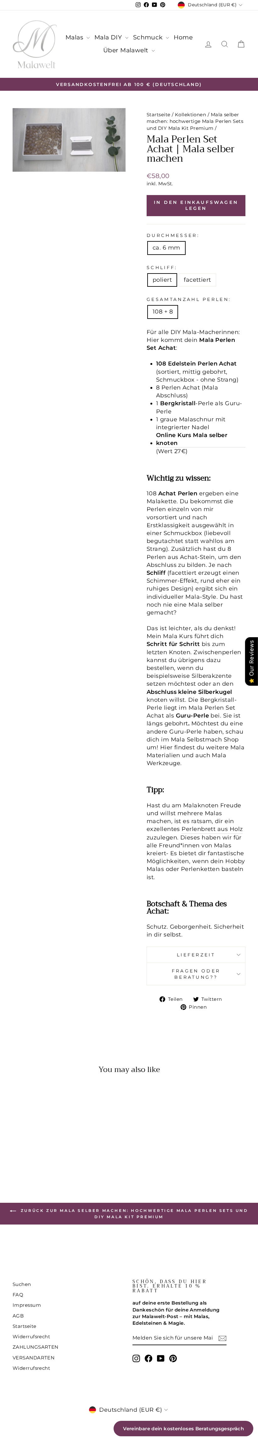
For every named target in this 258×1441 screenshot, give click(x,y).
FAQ (18, 1295)
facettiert (197, 279)
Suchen (22, 1284)
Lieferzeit (196, 955)
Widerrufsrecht (31, 1337)
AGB (18, 1316)
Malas (75, 37)
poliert (162, 279)
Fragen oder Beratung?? (196, 974)
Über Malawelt (126, 50)
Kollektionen (190, 115)
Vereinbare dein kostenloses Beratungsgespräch (183, 1429)
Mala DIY (109, 37)
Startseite (159, 115)
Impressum (27, 1305)
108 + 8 (163, 311)
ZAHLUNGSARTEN (36, 1347)
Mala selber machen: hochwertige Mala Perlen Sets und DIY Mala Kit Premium (195, 121)
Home (183, 37)
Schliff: (162, 267)
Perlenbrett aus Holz (212, 829)
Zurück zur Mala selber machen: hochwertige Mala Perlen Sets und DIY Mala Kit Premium (133, 1213)
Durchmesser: (173, 235)
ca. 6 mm (166, 247)
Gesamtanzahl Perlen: (189, 299)
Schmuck (149, 37)
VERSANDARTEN (33, 1358)
